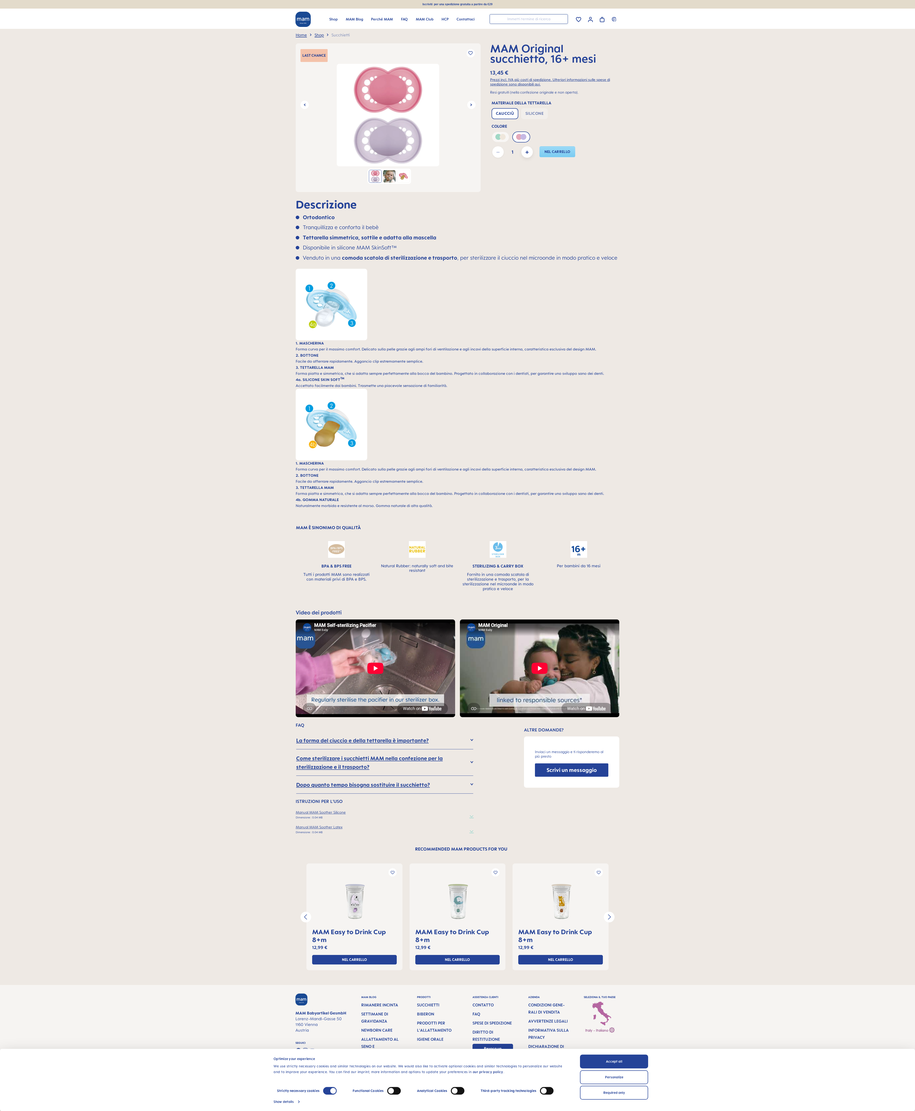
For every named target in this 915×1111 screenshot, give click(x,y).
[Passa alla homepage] (303, 19)
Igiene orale (430, 1039)
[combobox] (529, 19)
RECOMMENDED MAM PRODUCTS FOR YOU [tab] (461, 849)
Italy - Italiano (597, 1030)
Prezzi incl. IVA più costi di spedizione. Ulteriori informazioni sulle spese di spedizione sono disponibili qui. (550, 82)
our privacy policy (488, 1072)
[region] (388, 117)
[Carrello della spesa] (602, 18)
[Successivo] (471, 105)
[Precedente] (304, 105)
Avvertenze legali (548, 1021)
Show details (284, 1102)
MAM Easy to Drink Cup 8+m (349, 936)
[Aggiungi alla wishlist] (471, 53)
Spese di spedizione (492, 1023)
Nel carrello (557, 152)
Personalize (614, 1077)
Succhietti (428, 1005)
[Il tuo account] (590, 19)
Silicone (534, 113)
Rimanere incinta (379, 1005)
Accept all (614, 1061)
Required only (614, 1093)
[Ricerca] (563, 19)
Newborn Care (376, 1030)
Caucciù (505, 113)
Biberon (425, 1014)
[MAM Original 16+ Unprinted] (388, 115)
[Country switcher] (614, 19)
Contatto (483, 1005)
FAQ (476, 1014)
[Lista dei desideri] (578, 18)
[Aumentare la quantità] (527, 152)
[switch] (394, 1091)
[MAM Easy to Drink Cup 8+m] (354, 901)
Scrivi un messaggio (572, 770)
